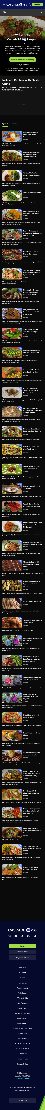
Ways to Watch (22, 1008)
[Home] (22, 930)
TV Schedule (22, 993)
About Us (22, 968)
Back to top (22, 1100)
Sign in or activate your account (17, 68)
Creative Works (22, 1034)
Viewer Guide (22, 998)
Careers (23, 978)
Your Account (22, 988)
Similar (14, 124)
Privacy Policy (22, 1064)
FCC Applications (22, 1054)
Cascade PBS (20, 1088)
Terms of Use (22, 1059)
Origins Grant (22, 1023)
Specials (5, 124)
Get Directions (22, 1079)
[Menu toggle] (3, 4)
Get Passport (22, 1003)
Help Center (22, 983)
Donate (37, 4)
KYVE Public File (22, 1049)
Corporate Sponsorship (23, 1028)
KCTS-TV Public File (22, 1044)
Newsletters (22, 952)
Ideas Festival (22, 1018)
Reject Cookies (22, 957)
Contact (22, 973)
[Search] (29, 4)
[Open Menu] (42, 12)
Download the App (22, 1013)
